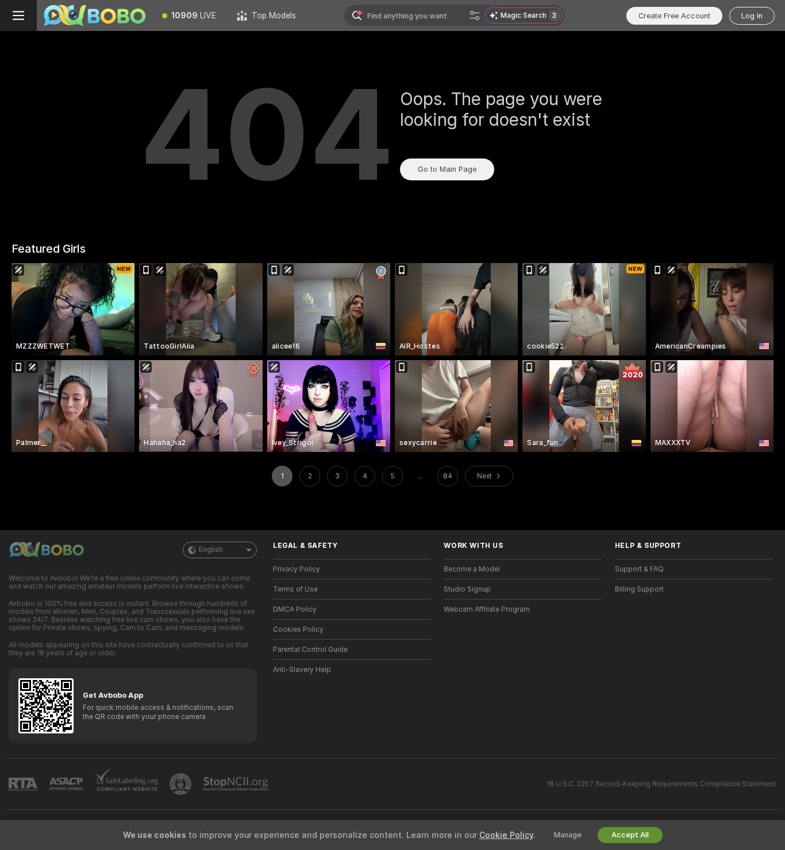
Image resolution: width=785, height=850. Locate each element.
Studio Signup (467, 589)
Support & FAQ (639, 569)
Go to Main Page (447, 169)
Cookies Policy (298, 629)
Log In (752, 15)
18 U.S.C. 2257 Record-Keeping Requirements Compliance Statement (661, 784)
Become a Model (472, 569)
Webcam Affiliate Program (487, 609)
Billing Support (639, 589)
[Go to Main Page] (94, 15)
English (211, 550)
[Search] (475, 15)
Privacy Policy (296, 569)
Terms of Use (295, 589)
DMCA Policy (295, 609)
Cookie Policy (506, 835)
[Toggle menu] (18, 15)
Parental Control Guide (310, 650)
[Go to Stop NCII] (237, 784)
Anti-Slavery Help (302, 670)
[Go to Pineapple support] (182, 784)
